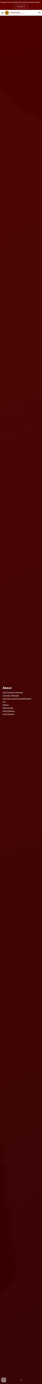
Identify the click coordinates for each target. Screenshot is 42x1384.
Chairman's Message (11, 695)
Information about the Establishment (17, 699)
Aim (4, 702)
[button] (2, 13)
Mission (6, 705)
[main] (21, 687)
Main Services (8, 708)
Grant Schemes (8, 714)
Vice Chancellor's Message (13, 692)
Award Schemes (9, 711)
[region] (21, 5)
